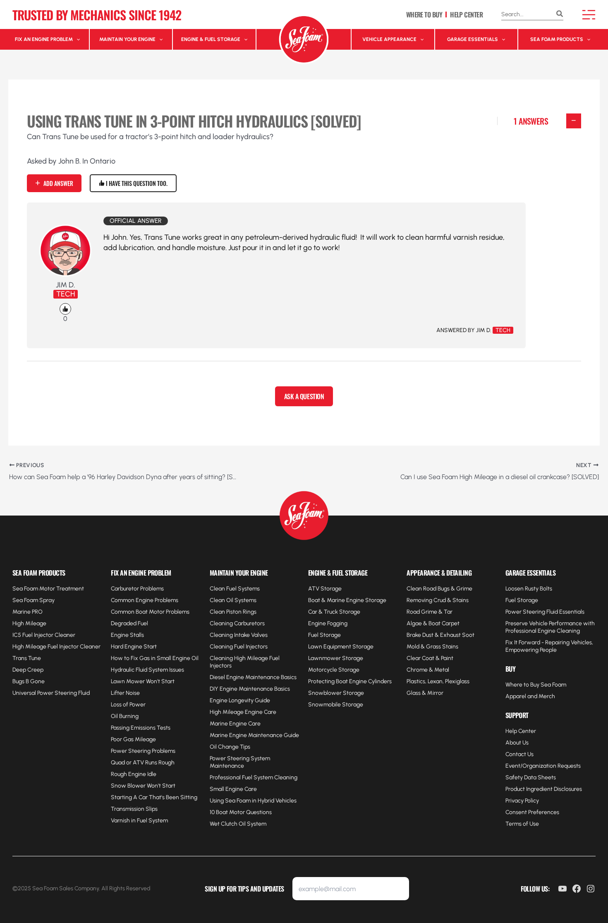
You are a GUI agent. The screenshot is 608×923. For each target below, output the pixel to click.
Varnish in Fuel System (139, 820)
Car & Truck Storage (334, 611)
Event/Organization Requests (543, 765)
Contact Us (519, 754)
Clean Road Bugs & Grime (439, 588)
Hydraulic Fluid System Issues (147, 669)
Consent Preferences (532, 812)
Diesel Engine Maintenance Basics (253, 677)
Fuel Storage (324, 635)
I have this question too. (136, 183)
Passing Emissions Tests (140, 727)
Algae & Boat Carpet (433, 623)
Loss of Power (128, 704)
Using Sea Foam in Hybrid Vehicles (253, 800)
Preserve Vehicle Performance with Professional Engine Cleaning (550, 627)
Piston (234, 611)
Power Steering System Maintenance (240, 762)
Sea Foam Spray (33, 600)
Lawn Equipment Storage (340, 646)
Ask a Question (304, 396)
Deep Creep (27, 669)
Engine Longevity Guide (240, 700)
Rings (249, 611)
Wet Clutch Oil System (238, 823)
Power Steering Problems (143, 750)
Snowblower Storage (336, 692)
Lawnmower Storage (335, 658)
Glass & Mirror (425, 692)
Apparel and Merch (530, 696)
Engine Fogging (327, 623)
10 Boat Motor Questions (241, 812)
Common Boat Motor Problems (150, 611)
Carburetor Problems (137, 588)
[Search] (559, 14)
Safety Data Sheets (530, 777)
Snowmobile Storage (335, 704)
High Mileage (29, 623)
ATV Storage (325, 588)
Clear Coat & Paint (430, 658)
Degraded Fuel (129, 623)
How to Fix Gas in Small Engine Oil (155, 658)
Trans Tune (26, 658)
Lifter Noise (125, 692)
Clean (218, 611)
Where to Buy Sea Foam (535, 684)
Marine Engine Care (235, 723)
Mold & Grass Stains (432, 646)
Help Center (520, 731)
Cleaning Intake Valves (239, 635)
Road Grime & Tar (429, 611)
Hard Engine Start (134, 646)
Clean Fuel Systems (235, 588)
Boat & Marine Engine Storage (347, 600)
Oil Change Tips (230, 746)
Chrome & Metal (428, 669)
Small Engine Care (233, 789)
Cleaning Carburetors (237, 623)
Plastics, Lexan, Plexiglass (438, 681)
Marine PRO (27, 611)
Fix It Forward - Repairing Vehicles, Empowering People (549, 646)
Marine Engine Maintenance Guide (254, 735)
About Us (517, 742)
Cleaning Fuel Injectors (239, 646)
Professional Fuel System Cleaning (253, 777)
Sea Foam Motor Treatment (48, 588)
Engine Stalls (127, 635)
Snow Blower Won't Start (143, 785)
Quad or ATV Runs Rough (143, 762)
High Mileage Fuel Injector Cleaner (56, 646)
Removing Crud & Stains (438, 600)
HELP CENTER (466, 14)
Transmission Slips (134, 808)
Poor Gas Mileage (133, 739)
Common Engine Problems (144, 600)
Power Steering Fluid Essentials (544, 611)
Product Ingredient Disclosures (543, 789)
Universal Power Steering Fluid (51, 692)
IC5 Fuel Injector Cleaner (43, 635)
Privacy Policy (522, 800)
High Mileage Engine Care (243, 712)
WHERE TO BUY (424, 14)
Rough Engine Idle (133, 774)
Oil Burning (125, 716)
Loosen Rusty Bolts (528, 588)
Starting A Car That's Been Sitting (154, 797)
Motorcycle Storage (333, 669)
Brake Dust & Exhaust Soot (440, 635)
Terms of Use (522, 823)
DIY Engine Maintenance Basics (250, 688)
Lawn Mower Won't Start (143, 681)
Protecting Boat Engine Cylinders (350, 681)
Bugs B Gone (28, 681)
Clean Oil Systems (233, 600)
